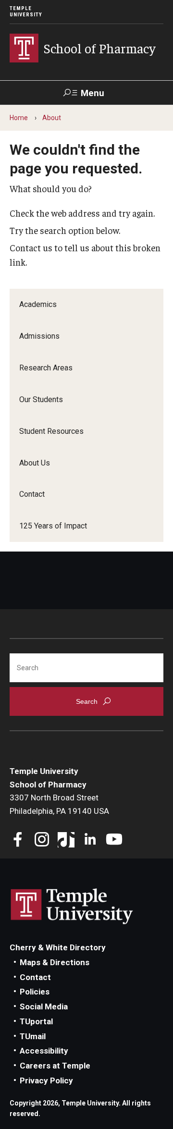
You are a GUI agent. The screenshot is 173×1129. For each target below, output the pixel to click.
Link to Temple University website (72, 906)
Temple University (26, 11)
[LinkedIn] (90, 840)
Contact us (31, 247)
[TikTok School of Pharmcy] (66, 840)
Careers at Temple (55, 1065)
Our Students (41, 399)
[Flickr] (138, 840)
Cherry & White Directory (58, 947)
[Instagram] (42, 840)
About (51, 118)
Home (19, 118)
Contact (32, 494)
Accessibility (44, 1050)
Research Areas (46, 367)
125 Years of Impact (53, 525)
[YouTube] (114, 840)
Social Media (44, 1006)
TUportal (36, 1021)
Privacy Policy (46, 1080)
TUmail (33, 1036)
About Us (34, 462)
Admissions (39, 336)
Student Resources (51, 431)
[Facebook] (18, 840)
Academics (38, 304)
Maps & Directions (54, 962)
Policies (34, 991)
